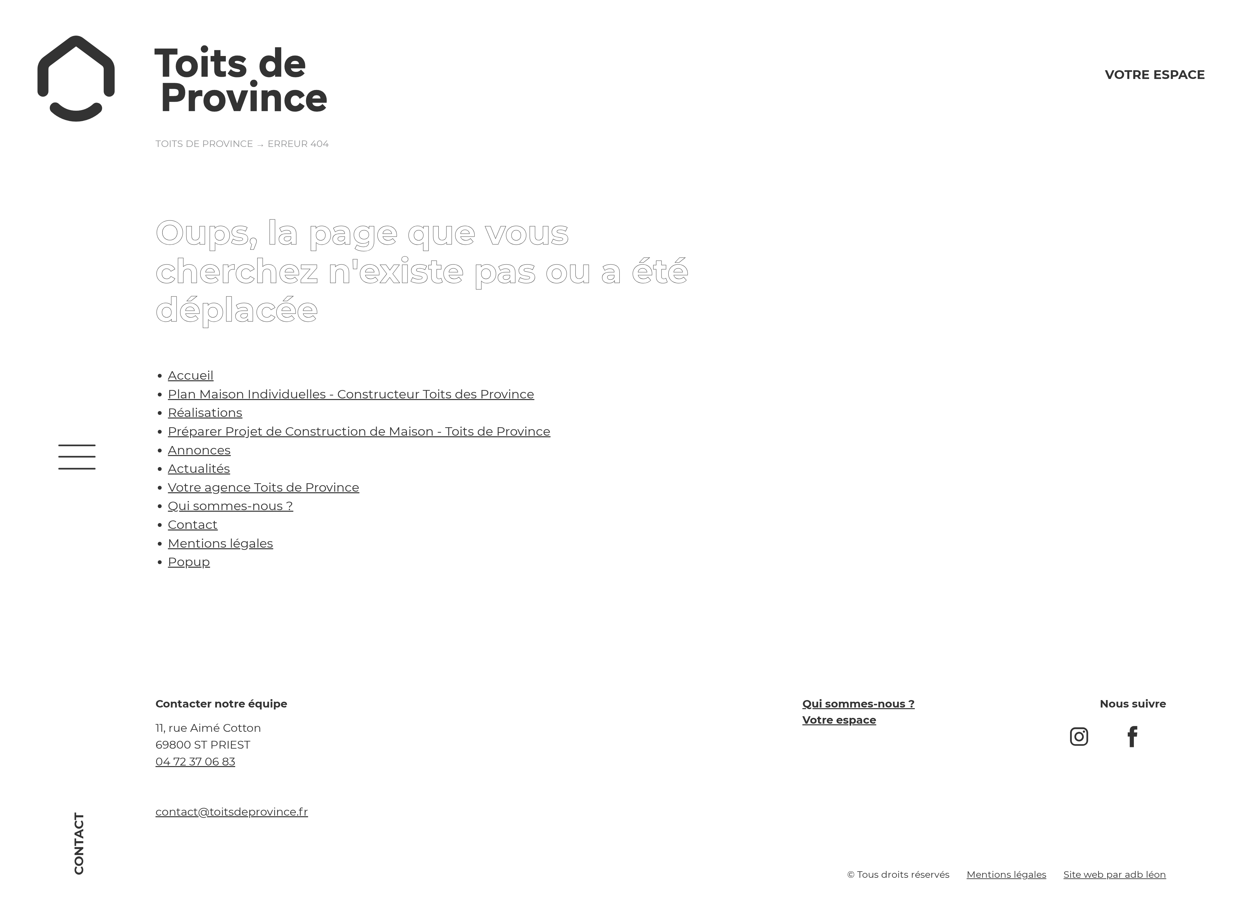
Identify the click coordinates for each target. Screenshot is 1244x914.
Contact (79, 843)
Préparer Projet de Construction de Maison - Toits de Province (359, 431)
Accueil (190, 375)
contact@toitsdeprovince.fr (232, 812)
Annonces (199, 450)
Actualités (199, 468)
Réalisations (205, 412)
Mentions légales (220, 543)
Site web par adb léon (1115, 874)
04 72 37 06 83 (195, 761)
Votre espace (1155, 74)
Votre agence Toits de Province (263, 487)
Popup (189, 561)
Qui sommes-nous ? (230, 505)
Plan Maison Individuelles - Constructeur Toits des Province (351, 394)
